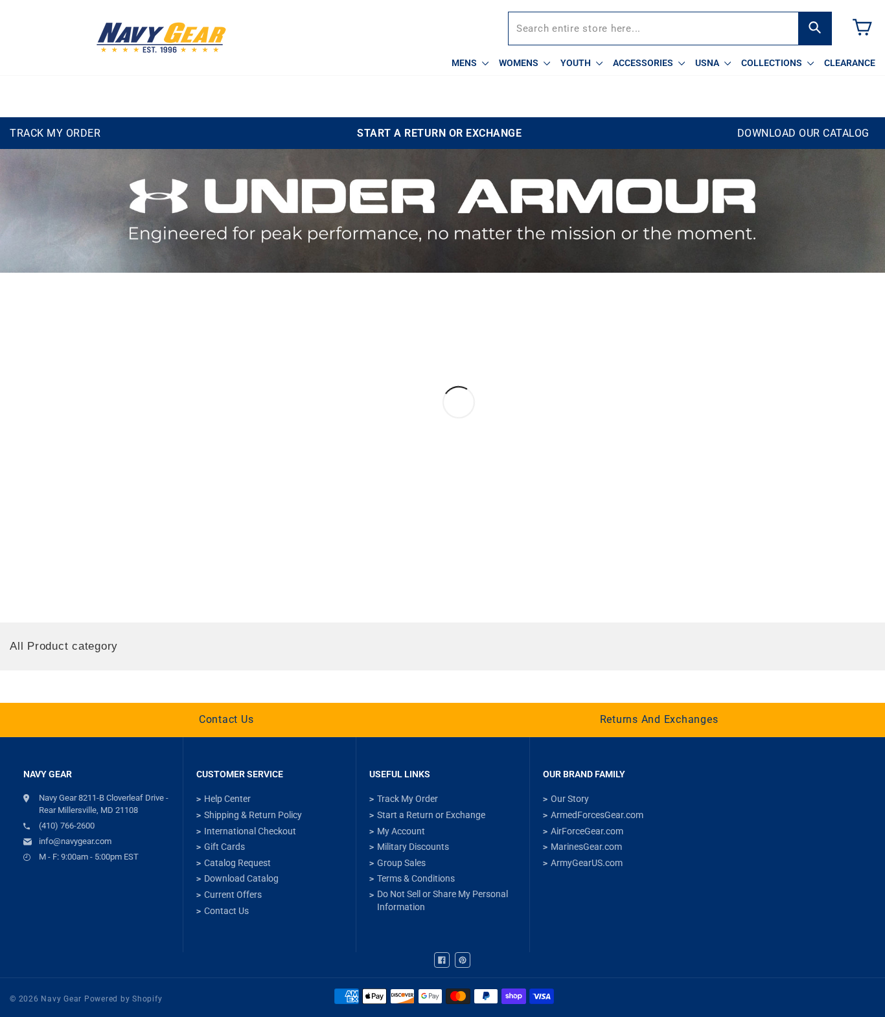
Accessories (644, 63)
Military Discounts (413, 846)
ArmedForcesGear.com (597, 815)
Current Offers (233, 894)
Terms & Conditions (416, 878)
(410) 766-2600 (67, 825)
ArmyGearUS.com (587, 863)
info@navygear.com (75, 841)
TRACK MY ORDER (55, 133)
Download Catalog (241, 878)
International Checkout (250, 831)
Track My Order (407, 799)
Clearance (849, 63)
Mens (465, 63)
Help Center (227, 799)
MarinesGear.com (586, 846)
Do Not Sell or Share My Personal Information (442, 900)
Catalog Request (237, 863)
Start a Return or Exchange (431, 815)
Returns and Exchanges (659, 719)
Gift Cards (224, 846)
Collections (772, 63)
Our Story (570, 799)
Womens (519, 63)
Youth (576, 63)
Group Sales (401, 863)
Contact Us (226, 719)
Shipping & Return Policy (253, 815)
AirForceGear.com (587, 831)
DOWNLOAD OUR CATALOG (803, 133)
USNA (708, 63)
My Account (401, 831)
